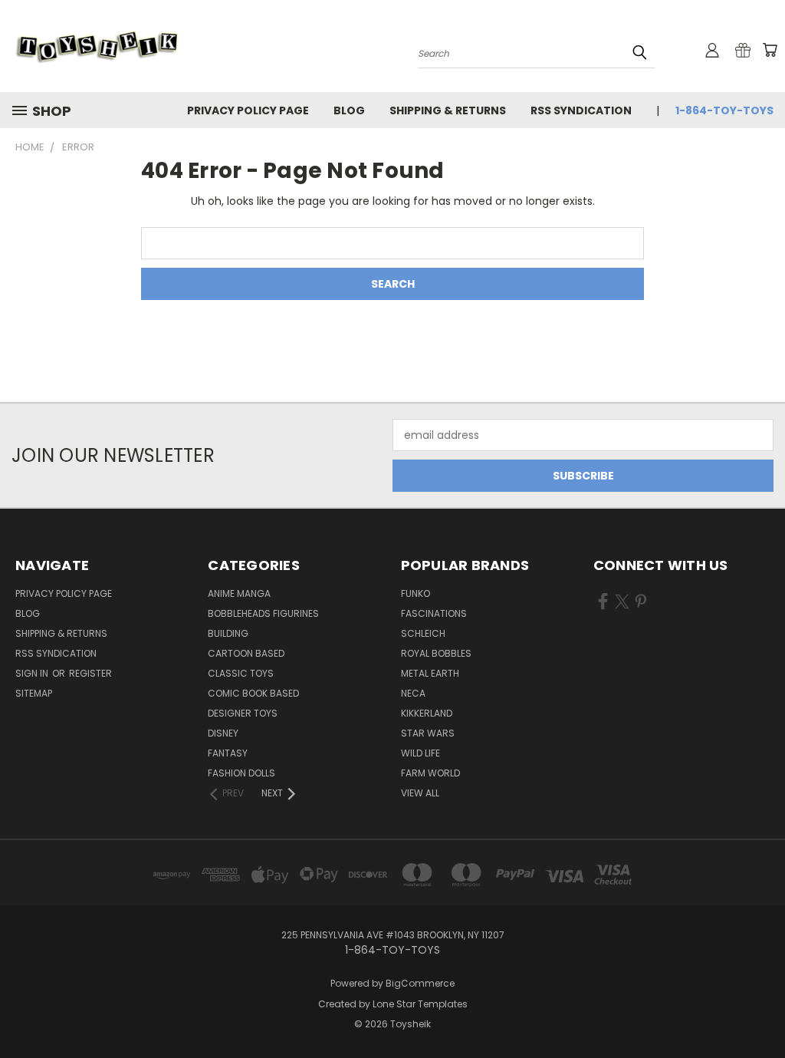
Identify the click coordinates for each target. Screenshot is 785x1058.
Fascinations (434, 613)
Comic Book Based (253, 693)
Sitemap (33, 693)
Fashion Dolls (241, 772)
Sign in (33, 673)
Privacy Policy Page (248, 110)
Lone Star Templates (420, 1003)
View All (420, 792)
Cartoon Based (246, 653)
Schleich (423, 633)
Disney (223, 733)
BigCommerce (420, 983)
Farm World (430, 772)
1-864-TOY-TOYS (724, 110)
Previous (761, 1010)
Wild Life (420, 753)
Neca (413, 693)
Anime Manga (239, 593)
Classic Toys (241, 673)
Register (90, 673)
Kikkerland (426, 713)
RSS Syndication (581, 110)
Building (228, 633)
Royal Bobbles (436, 653)
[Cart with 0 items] (769, 50)
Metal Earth (430, 673)
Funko (415, 593)
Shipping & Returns (447, 110)
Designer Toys (243, 713)
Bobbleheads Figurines (263, 613)
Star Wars (428, 733)
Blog (349, 110)
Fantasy (228, 753)
